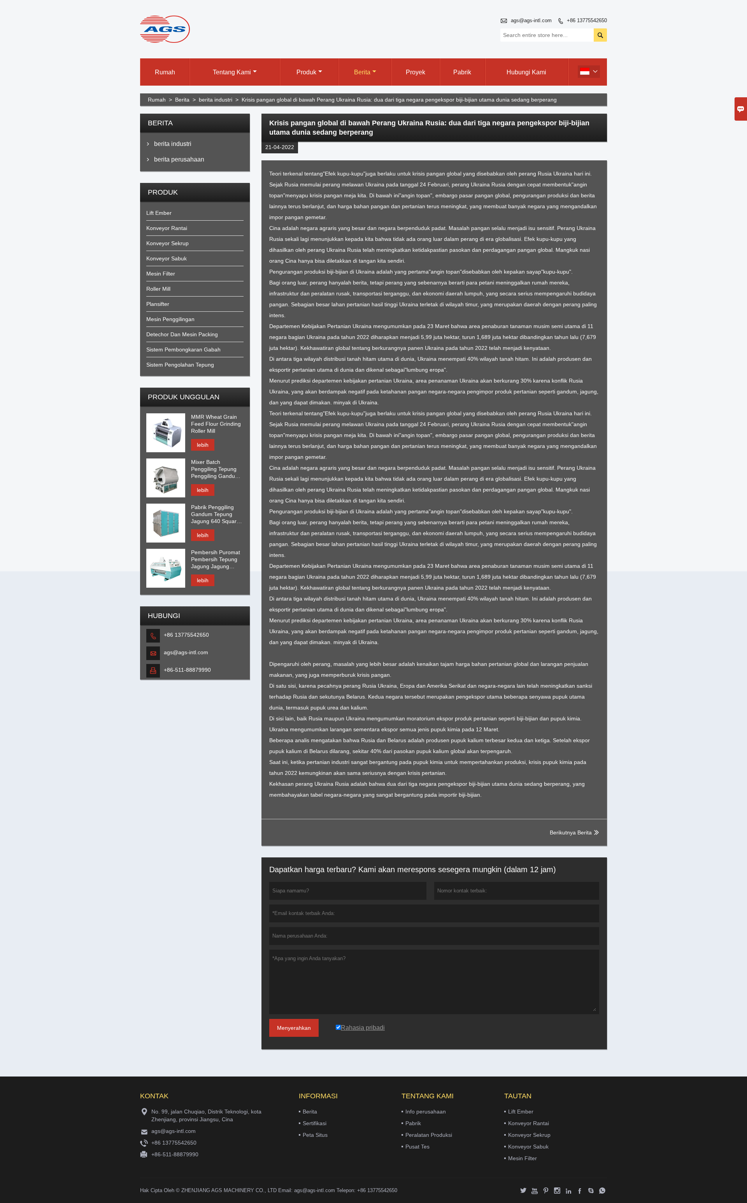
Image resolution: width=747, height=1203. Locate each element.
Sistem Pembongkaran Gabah (183, 349)
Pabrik (462, 72)
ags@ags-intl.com (531, 20)
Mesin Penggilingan (170, 319)
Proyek (415, 72)
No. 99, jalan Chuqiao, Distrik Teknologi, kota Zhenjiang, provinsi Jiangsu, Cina (206, 1115)
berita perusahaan (179, 159)
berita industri (215, 100)
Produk (306, 72)
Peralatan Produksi (428, 1135)
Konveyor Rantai (166, 228)
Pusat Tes (417, 1146)
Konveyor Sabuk (166, 258)
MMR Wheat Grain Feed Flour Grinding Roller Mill (216, 424)
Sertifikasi (314, 1123)
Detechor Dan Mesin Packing (182, 334)
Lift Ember (159, 213)
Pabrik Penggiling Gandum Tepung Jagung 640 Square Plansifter (215, 514)
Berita (362, 72)
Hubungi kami (526, 72)
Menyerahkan (294, 1028)
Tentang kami (232, 72)
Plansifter (157, 304)
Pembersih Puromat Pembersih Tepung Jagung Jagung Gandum (215, 559)
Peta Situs (315, 1135)
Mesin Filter (160, 273)
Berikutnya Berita (571, 832)
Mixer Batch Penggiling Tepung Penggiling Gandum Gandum (215, 469)
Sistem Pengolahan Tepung (180, 365)
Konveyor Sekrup (167, 243)
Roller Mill (158, 289)
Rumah (165, 72)
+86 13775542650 (587, 20)
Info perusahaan (425, 1111)
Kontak (154, 1096)
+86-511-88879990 (187, 670)
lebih (203, 445)
